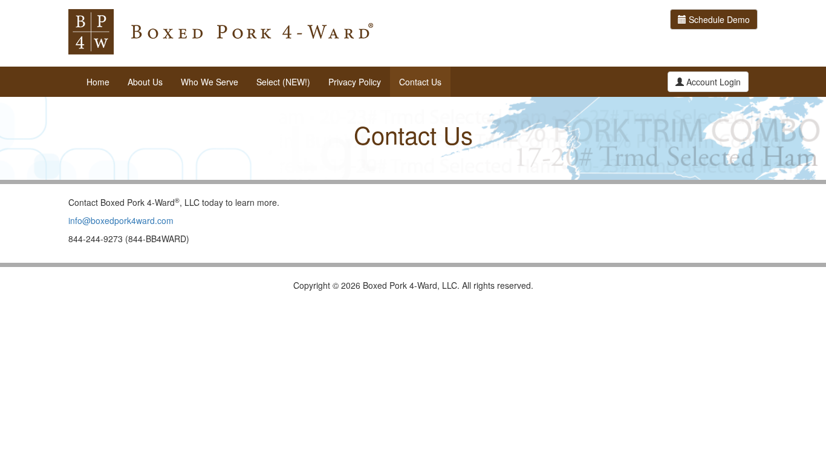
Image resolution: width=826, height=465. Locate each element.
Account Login (712, 82)
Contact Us (420, 82)
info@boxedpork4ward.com (121, 220)
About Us (145, 82)
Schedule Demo (718, 19)
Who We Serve (209, 82)
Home (97, 82)
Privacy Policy (354, 82)
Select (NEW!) (283, 82)
